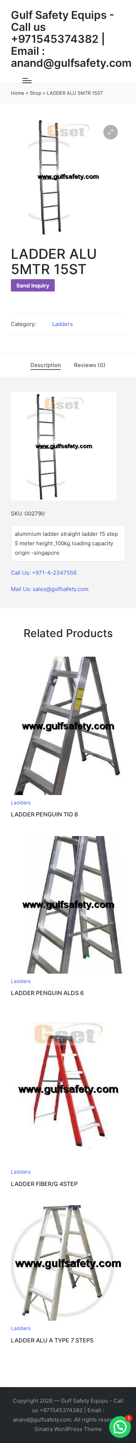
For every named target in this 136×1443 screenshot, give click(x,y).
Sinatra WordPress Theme (68, 1429)
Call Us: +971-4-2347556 (44, 572)
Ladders (62, 324)
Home (17, 93)
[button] (110, 132)
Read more (68, 794)
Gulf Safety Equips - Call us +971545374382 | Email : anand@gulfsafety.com (71, 39)
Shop (35, 93)
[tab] (45, 365)
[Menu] (27, 80)
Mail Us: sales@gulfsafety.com (49, 589)
